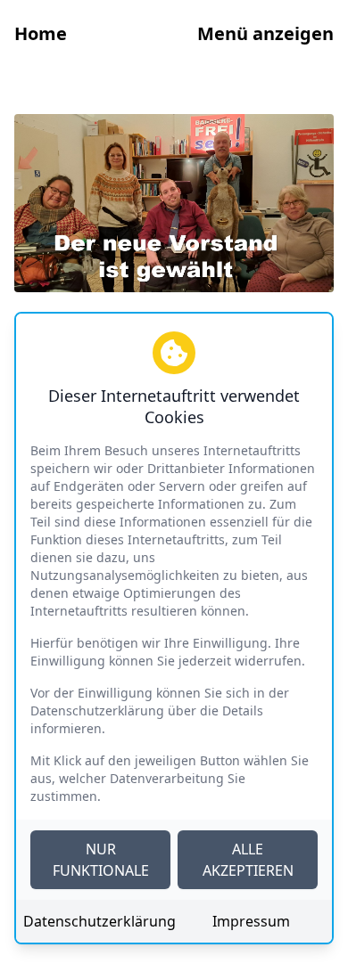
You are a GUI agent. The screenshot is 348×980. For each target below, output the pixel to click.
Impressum (251, 921)
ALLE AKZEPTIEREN (248, 859)
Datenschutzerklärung (96, 921)
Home (40, 33)
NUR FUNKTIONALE (101, 859)
